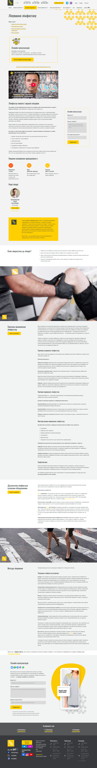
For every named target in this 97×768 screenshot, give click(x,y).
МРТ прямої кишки (70, 498)
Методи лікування (15, 32)
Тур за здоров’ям (39, 747)
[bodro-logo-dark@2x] (10, 3)
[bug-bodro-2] (13, 749)
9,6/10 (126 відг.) (14, 752)
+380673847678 (21, 731)
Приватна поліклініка (40, 741)
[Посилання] (67, 3)
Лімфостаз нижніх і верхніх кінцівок (19, 24)
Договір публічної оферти (41, 756)
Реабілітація (38, 742)
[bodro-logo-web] (13, 743)
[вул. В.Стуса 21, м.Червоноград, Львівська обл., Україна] (65, 756)
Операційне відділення (41, 746)
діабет (71, 633)
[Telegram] (24, 746)
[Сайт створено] (82, 762)
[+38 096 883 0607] (79, 744)
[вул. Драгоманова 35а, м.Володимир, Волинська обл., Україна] (79, 756)
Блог (37, 749)
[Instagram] (27, 754)
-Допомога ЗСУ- (39, 754)
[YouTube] (31, 754)
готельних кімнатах (14, 654)
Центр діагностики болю (41, 744)
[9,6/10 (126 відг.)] (9, 752)
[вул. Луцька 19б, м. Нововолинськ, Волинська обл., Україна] (51, 756)
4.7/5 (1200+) (13, 755)
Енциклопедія (39, 751)
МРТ (39, 493)
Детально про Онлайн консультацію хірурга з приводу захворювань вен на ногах (33, 66)
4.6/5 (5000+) (14, 758)
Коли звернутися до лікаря (17, 26)
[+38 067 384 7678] (51, 744)
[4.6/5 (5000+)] (9, 758)
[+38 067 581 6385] (65, 744)
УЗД (47, 507)
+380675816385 (48, 731)
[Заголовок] (30, 746)
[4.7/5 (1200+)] (9, 755)
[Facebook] (23, 754)
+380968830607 (76, 731)
